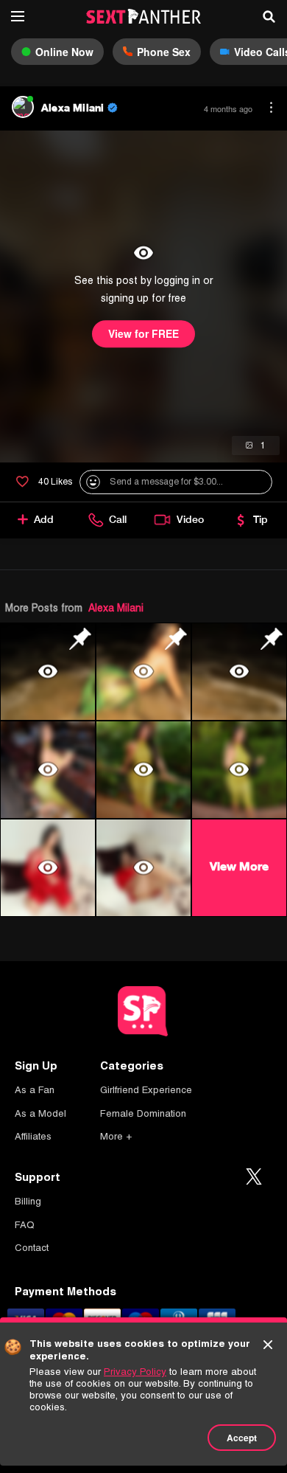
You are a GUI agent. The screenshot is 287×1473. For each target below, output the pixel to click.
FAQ (25, 1224)
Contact (32, 1247)
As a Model (40, 1113)
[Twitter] (253, 1177)
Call (118, 519)
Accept (242, 1437)
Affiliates (33, 1136)
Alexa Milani (116, 608)
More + (116, 1136)
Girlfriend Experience (146, 1089)
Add (44, 519)
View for (143, 334)
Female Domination (143, 1113)
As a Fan (34, 1089)
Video (190, 519)
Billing (28, 1201)
